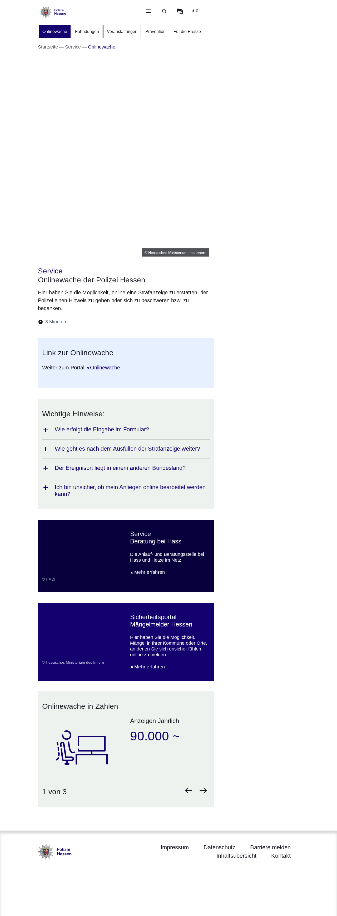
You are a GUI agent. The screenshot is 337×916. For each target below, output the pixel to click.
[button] (188, 790)
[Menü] (148, 11)
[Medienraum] (180, 11)
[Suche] (164, 11)
